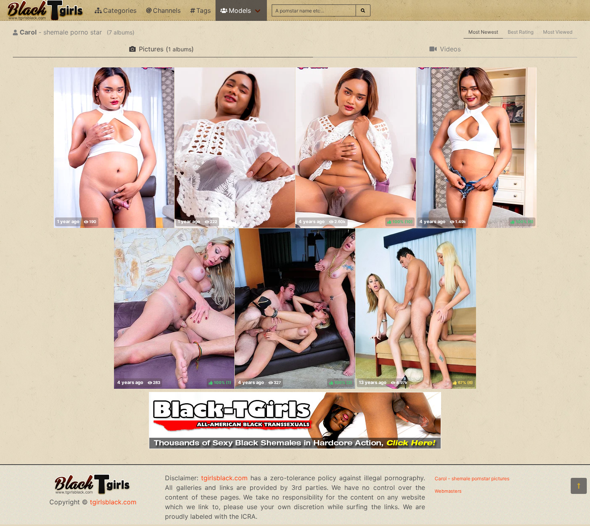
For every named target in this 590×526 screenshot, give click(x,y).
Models (240, 10)
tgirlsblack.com (113, 502)
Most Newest (483, 32)
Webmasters (448, 491)
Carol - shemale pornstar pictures (472, 478)
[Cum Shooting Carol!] (235, 147)
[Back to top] (579, 486)
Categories (119, 10)
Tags (203, 10)
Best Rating (520, 32)
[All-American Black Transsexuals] (295, 447)
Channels (167, 10)
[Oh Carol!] (114, 147)
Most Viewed (557, 32)
